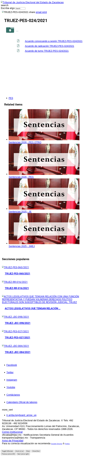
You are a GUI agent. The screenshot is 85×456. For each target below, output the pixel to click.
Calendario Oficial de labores (21, 402)
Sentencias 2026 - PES (21, 177)
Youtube (10, 387)
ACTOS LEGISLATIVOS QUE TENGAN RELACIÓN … (32, 308)
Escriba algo (8, 8)
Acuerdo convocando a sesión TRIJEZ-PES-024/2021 (53, 41)
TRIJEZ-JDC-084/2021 (17, 352)
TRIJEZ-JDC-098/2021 (17, 323)
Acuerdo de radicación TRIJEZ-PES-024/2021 (49, 46)
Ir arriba (21, 415)
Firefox (67, 444)
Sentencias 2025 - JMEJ (22, 246)
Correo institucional (12, 432)
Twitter (10, 372)
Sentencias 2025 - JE (20, 211)
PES (11, 98)
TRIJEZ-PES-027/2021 (17, 337)
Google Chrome (56, 444)
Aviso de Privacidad (12, 440)
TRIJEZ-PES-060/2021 (17, 273)
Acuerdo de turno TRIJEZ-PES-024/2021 (47, 50)
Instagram (11, 379)
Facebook (11, 365)
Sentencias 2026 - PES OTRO (25, 142)
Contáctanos (13, 394)
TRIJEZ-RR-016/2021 (17, 288)
